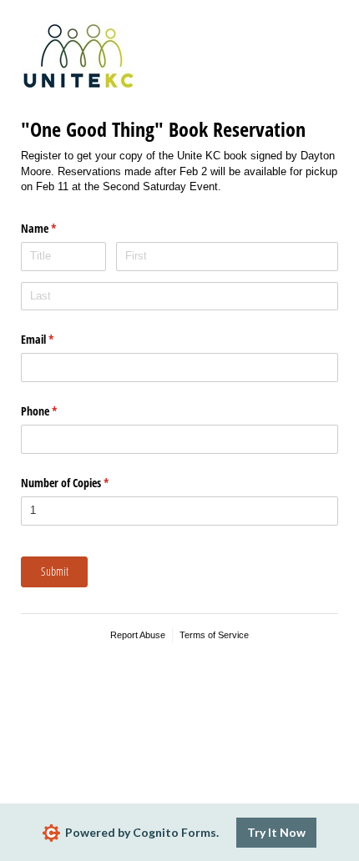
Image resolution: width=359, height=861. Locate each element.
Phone (58, 411)
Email (57, 339)
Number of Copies (84, 483)
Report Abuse (137, 635)
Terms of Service (214, 635)
